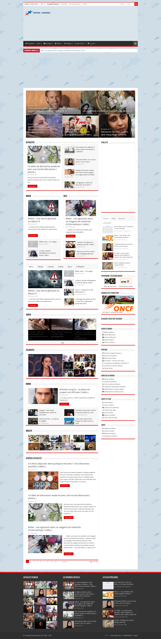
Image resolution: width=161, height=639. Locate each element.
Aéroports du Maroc (110, 381)
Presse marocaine (74, 4)
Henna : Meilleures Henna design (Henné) (124, 621)
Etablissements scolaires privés (113, 392)
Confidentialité (127, 635)
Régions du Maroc (109, 415)
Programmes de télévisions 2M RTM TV (116, 363)
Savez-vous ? (80, 43)
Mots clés (122, 218)
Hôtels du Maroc (109, 379)
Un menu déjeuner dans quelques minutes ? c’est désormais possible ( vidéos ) (85, 584)
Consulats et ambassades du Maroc (114, 386)
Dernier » (65, 561)
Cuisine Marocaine (109, 335)
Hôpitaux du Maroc (110, 428)
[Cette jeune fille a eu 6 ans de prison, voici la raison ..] (107, 247)
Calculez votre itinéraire (111, 407)
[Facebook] (123, 4)
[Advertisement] (96, 23)
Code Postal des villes (110, 417)
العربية (92, 43)
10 (47, 561)
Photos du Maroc (109, 342)
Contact (84, 4)
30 (55, 561)
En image (48, 43)
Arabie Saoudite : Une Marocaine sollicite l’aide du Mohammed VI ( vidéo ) (84, 334)
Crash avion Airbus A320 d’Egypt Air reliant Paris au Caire (84, 421)
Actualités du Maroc (53, 4)
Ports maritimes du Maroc (112, 384)
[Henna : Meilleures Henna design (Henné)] (107, 265)
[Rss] (121, 4)
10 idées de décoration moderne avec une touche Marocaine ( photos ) (44, 169)
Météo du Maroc (109, 332)
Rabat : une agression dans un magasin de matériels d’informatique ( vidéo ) (43, 132)
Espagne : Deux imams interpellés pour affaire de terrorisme (47, 412)
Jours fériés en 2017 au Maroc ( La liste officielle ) (124, 583)
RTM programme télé (126, 286)
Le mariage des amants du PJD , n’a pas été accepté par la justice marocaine (85, 301)
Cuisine (51, 267)
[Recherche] (136, 4)
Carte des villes (108, 412)
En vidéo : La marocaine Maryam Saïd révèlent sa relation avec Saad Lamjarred (123, 255)
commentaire (107, 223)
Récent (114, 218)
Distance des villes (110, 410)
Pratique (68, 43)
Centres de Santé (108, 431)
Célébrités (80, 267)
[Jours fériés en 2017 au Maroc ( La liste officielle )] (107, 229)
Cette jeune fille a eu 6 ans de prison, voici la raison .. (85, 622)
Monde (40, 267)
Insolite (29, 431)
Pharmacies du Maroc (110, 436)
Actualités (64, 4)
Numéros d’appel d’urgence (112, 353)
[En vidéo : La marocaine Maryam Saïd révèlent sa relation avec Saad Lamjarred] (107, 256)
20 (51, 561)
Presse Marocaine (115, 635)
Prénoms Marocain (110, 337)
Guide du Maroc (109, 340)
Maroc (43, 4)
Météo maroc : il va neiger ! (48, 242)
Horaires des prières (110, 355)
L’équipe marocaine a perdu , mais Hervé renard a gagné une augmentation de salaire (85, 172)
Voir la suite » (32, 186)
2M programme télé (110, 286)
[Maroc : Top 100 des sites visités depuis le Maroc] (107, 238)
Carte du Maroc (108, 402)
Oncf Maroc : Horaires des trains (112, 312)
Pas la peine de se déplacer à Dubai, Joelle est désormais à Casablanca (61, 50)
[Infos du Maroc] (37, 12)
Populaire (106, 218)
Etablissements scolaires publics (114, 389)
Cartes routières (108, 405)
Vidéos (59, 43)
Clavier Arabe (108, 368)
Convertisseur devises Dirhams (113, 366)
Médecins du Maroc (109, 433)
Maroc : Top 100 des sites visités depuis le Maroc (123, 593)
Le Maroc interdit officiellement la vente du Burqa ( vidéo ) (47, 253)
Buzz (38, 43)
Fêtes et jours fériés (110, 358)
